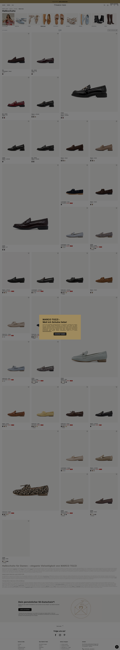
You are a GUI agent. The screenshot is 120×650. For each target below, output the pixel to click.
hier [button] (50, 330)
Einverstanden (60, 334)
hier (54, 329)
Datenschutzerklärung (47, 331)
